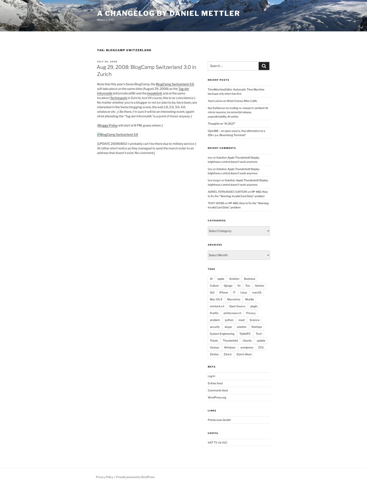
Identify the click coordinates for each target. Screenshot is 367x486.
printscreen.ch (232, 313)
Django (228, 285)
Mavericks (233, 299)
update (261, 340)
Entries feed (215, 383)
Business (249, 278)
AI (211, 278)
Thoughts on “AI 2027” (221, 123)
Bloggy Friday (108, 125)
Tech (259, 333)
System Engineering (222, 333)
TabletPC (245, 333)
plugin (253, 306)
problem (215, 320)
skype (228, 326)
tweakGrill (154, 93)
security (215, 326)
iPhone (223, 292)
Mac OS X (216, 299)
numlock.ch (217, 306)
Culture (214, 285)
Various (214, 347)
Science (255, 320)
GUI (212, 292)
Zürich (227, 354)
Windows (229, 347)
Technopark (118, 98)
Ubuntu (247, 340)
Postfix (214, 313)
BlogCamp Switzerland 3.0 (175, 84)
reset (241, 320)
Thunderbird (230, 340)
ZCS (261, 347)
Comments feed (218, 390)
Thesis (214, 340)
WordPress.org (217, 397)
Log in (211, 376)
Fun (248, 285)
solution (241, 326)
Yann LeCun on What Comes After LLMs (232, 100)
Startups (256, 326)
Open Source (237, 306)
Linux (243, 292)
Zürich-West (244, 354)
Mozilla (249, 299)
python (229, 320)
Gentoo (259, 285)
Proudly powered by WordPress (135, 477)
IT (234, 292)
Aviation (234, 278)
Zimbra (214, 354)
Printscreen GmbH (219, 420)
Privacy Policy (104, 477)
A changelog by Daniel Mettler (168, 13)
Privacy (251, 313)
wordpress (246, 347)
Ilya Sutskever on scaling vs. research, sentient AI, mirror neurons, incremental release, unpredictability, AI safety (238, 112)
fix (239, 285)
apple (221, 278)
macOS (256, 292)
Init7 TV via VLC (217, 442)
